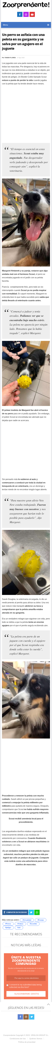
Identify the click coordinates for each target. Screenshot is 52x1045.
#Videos (20, 924)
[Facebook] (20, 1017)
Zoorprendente (9, 1035)
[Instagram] (26, 1017)
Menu (5, 25)
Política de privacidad (26, 1042)
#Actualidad (27, 920)
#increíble (33, 924)
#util (18, 928)
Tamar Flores (10, 57)
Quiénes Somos (35, 1039)
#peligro (8, 928)
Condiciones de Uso (18, 1039)
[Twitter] (31, 1017)
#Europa (41, 920)
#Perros (8, 924)
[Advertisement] (26, 114)
